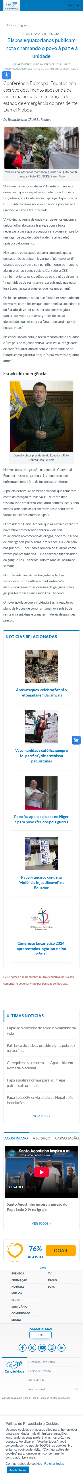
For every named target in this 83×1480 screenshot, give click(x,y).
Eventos (18, 1273)
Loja (51, 1286)
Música (17, 1293)
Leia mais (29, 1457)
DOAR (40, 1335)
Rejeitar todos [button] (54, 1463)
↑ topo (41, 1268)
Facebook (22, 1348)
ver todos (41, 1224)
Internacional (36, 1389)
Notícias (11, 25)
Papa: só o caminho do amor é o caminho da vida (41, 1030)
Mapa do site (36, 1380)
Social (16, 1319)
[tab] (16, 1138)
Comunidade (21, 1313)
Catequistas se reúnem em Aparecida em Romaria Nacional (40, 1065)
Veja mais (41, 1116)
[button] (6, 75)
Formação (19, 1280)
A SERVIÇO (41, 1138)
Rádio (52, 1280)
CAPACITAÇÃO (67, 1138)
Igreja (24, 25)
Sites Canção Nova (78, 6)
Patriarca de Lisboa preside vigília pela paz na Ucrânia (41, 1048)
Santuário (19, 1306)
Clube (16, 1300)
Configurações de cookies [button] (24, 1463)
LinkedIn (61, 1348)
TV (50, 1273)
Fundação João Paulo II (42, 1362)
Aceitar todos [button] (17, 1470)
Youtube (42, 1348)
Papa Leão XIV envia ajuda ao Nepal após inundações (40, 1100)
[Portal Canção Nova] (11, 5)
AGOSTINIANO (16, 1138)
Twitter (32, 1348)
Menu (70, 6)
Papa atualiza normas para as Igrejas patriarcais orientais (36, 1082)
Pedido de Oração (39, 1371)
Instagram (51, 1348)
